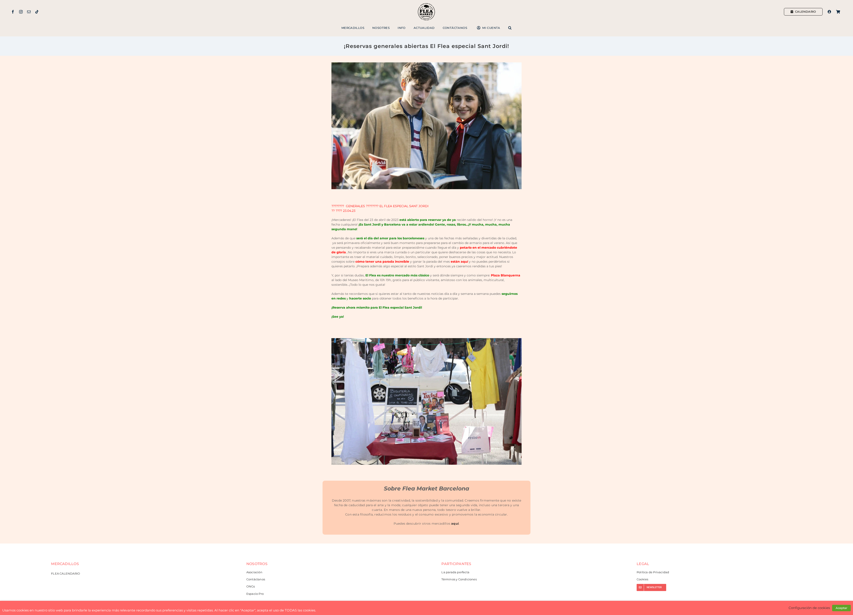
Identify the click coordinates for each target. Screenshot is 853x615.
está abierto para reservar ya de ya (427, 220)
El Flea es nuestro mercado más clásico (397, 275)
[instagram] (21, 12)
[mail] (29, 12)
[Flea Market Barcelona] (426, 4)
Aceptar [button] (841, 608)
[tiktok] (37, 12)
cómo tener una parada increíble (382, 262)
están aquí (459, 262)
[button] (510, 28)
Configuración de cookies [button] (809, 608)
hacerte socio (360, 298)
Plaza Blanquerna (505, 275)
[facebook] (13, 12)
